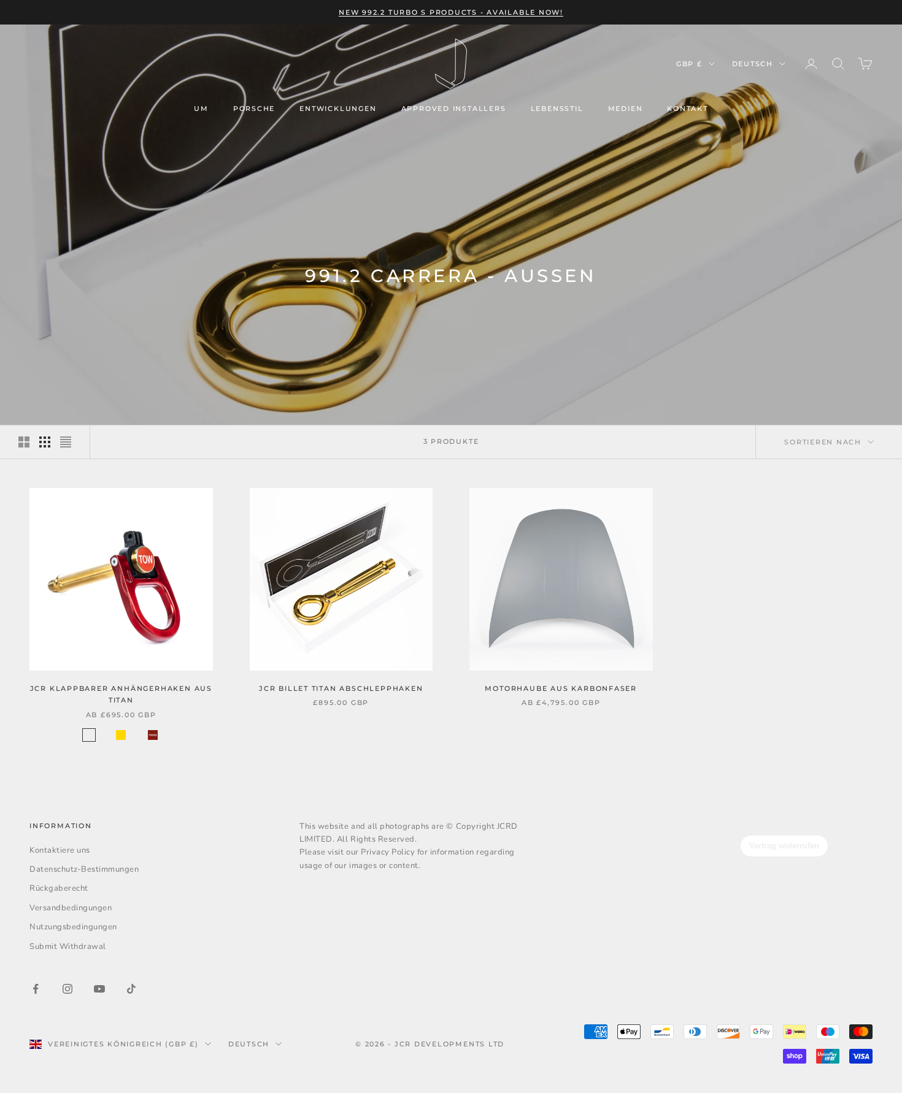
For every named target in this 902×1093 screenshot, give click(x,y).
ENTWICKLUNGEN (337, 108)
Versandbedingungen (70, 907)
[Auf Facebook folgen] (35, 989)
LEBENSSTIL (557, 108)
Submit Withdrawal (67, 946)
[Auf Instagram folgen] (67, 989)
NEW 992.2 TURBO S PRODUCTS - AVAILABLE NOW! (451, 12)
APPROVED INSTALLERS (453, 108)
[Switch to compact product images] (65, 442)
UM (201, 108)
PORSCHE (254, 108)
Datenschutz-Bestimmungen (84, 869)
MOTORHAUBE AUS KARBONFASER (561, 688)
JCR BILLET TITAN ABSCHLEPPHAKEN (341, 688)
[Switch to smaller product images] (44, 442)
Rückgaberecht (58, 888)
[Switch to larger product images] (23, 442)
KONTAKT (687, 108)
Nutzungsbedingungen (73, 926)
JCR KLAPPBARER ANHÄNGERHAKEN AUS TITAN (121, 694)
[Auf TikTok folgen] (131, 989)
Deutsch (752, 63)
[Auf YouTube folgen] (99, 989)
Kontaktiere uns (59, 850)
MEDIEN (625, 108)
